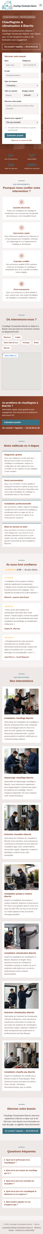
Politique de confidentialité (24, 1230)
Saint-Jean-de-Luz (11, 343)
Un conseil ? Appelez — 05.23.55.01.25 (21, 47)
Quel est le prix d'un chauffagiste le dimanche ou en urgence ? (20, 1192)
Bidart (36, 343)
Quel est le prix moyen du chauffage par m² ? (20, 1171)
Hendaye (26, 343)
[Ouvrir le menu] (40, 5)
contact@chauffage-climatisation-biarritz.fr (17, 1227)
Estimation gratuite (15, 135)
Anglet (17, 337)
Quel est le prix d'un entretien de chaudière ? (19, 1182)
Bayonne (7, 337)
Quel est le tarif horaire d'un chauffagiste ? (17, 1161)
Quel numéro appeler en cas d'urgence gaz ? (17, 1203)
